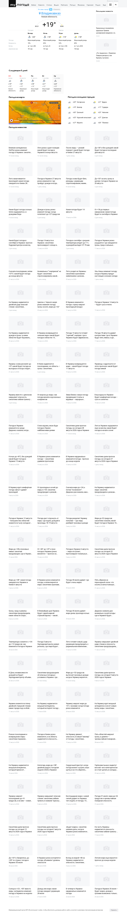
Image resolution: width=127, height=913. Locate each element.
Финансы (81, 5)
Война (33, 5)
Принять (114, 910)
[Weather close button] (35, 112)
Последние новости (104, 11)
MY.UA (13, 3)
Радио (98, 5)
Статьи (49, 5)
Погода (23, 4)
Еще (104, 5)
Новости (41, 5)
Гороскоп (90, 5)
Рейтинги (64, 5)
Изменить (56, 9)
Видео (56, 5)
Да (51, 9)
